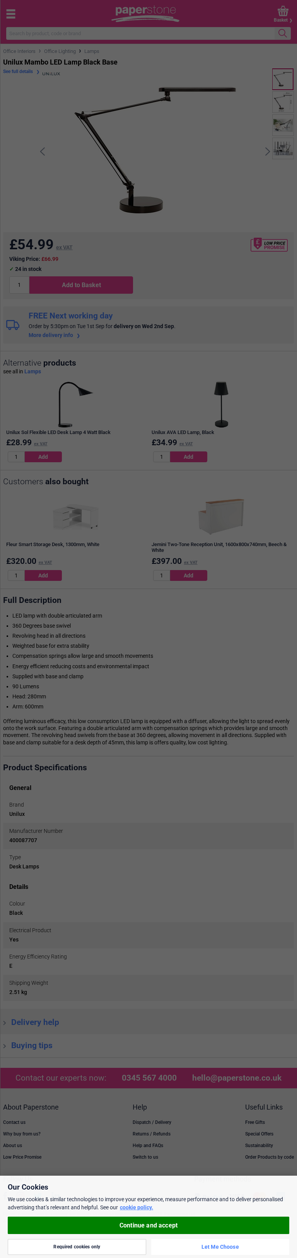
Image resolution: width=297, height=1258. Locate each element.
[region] (148, 1217)
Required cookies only (76, 1246)
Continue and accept (148, 1225)
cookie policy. (136, 1207)
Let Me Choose (220, 1247)
